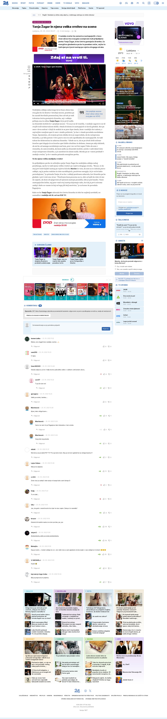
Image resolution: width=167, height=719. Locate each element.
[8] (83, 291)
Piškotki (67, 695)
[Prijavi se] (149, 3)
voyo (119, 639)
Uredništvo (34, 695)
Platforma (82, 8)
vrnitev (46, 234)
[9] (94, 291)
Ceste (91, 8)
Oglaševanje (23, 695)
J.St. (29, 71)
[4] (41, 291)
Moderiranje (58, 695)
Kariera (49, 695)
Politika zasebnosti (102, 695)
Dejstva (44, 8)
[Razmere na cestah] (138, 3)
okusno (90, 639)
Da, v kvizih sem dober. (124, 266)
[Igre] (126, 3)
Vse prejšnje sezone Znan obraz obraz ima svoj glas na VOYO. (94, 113)
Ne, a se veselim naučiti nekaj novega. (129, 269)
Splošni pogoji (116, 695)
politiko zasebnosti (124, 209)
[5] (52, 291)
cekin (119, 591)
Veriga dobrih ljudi (68, 8)
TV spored (100, 8)
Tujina (24, 8)
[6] (62, 291)
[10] (104, 291)
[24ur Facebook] (85, 690)
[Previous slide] (107, 279)
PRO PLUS (42, 695)
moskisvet (30, 639)
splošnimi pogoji (132, 207)
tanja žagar (37, 234)
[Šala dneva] (139, 234)
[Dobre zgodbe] (121, 3)
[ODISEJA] (68, 279)
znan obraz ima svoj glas (60, 234)
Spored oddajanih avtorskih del (72, 699)
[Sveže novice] (34, 15)
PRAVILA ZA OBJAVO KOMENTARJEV (37, 315)
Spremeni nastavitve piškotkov (83, 695)
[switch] (156, 3)
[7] (73, 291)
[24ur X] (90, 690)
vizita (89, 591)
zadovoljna (61, 591)
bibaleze (29, 591)
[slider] (69, 101)
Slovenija (15, 8)
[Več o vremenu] (141, 60)
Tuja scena (54, 8)
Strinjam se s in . (128, 208)
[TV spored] (132, 3)
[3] (30, 291)
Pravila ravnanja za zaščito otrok (135, 695)
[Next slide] (110, 279)
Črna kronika (34, 8)
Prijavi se (106, 328)
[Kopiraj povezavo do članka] (29, 87)
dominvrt (60, 639)
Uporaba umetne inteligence (95, 699)
